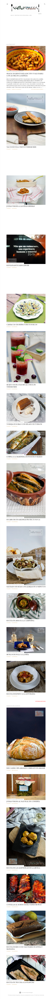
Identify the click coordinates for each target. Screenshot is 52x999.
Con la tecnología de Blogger (27, 992)
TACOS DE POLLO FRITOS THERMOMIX (21, 147)
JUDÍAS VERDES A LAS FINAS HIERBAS (20, 206)
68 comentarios (15, 770)
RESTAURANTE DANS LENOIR (17, 265)
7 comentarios (14, 622)
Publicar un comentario (16, 89)
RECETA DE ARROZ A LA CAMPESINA (20, 620)
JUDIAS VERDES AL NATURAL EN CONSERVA (23, 801)
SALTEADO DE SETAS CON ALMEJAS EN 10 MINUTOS (26, 587)
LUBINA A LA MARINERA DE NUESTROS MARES (24, 457)
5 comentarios (14, 326)
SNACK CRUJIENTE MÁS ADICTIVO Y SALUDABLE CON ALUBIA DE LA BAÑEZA (24, 75)
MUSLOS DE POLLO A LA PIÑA (17, 654)
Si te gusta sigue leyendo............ (38, 89)
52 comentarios (15, 803)
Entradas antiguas (40, 701)
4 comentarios (14, 149)
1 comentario (14, 208)
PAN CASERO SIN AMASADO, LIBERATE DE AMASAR (25, 768)
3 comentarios (14, 458)
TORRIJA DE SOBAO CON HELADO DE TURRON (24, 424)
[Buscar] (45, 3)
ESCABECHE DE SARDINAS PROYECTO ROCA (23, 519)
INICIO (12, 15)
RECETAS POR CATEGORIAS (22, 15)
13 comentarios (15, 588)
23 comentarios (15, 906)
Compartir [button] (8, 89)
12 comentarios (15, 521)
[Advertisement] (26, 30)
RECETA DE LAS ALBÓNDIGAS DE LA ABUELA (23, 868)
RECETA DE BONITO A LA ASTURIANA (20, 694)
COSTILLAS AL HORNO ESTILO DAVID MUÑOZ (23, 905)
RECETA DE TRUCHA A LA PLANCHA (20, 982)
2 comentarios (14, 426)
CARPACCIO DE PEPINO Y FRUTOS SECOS (21, 325)
